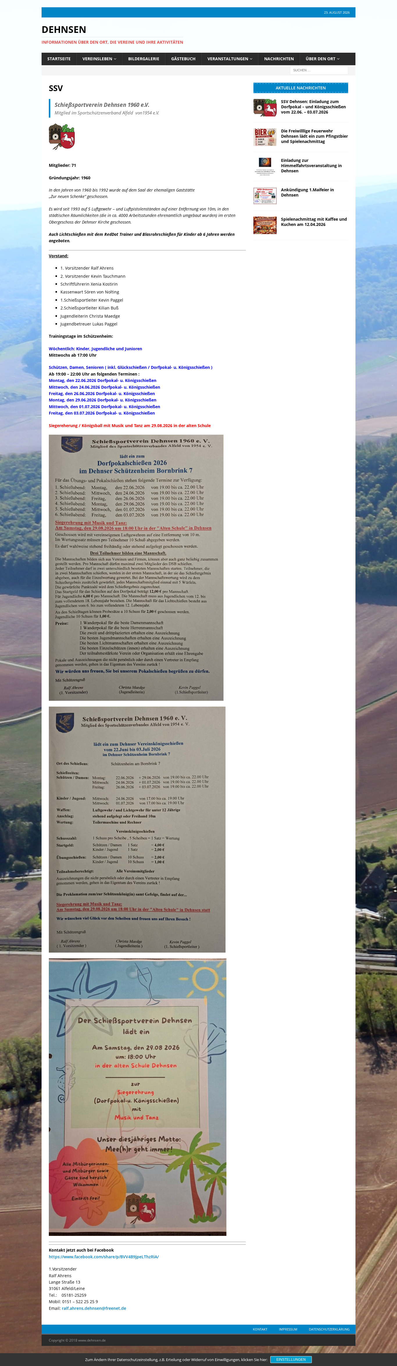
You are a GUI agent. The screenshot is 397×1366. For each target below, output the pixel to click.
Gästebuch (183, 58)
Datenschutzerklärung (329, 1329)
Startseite (59, 58)
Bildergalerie (143, 58)
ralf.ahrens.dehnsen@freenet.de (94, 1308)
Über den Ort (320, 58)
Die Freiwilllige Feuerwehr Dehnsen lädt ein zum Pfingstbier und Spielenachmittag (314, 136)
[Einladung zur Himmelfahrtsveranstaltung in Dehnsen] (265, 166)
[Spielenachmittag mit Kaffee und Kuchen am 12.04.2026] (265, 225)
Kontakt (260, 1329)
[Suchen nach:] (319, 69)
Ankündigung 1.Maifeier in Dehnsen (307, 192)
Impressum (288, 1329)
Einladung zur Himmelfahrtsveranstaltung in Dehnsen (311, 166)
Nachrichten (279, 58)
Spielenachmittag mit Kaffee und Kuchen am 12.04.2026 (314, 221)
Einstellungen (291, 1360)
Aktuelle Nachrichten (301, 88)
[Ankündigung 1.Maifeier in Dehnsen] (265, 196)
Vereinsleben (97, 58)
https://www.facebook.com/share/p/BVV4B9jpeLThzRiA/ (104, 1256)
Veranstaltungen (228, 58)
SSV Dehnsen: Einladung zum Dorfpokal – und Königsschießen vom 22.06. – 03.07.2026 (313, 107)
